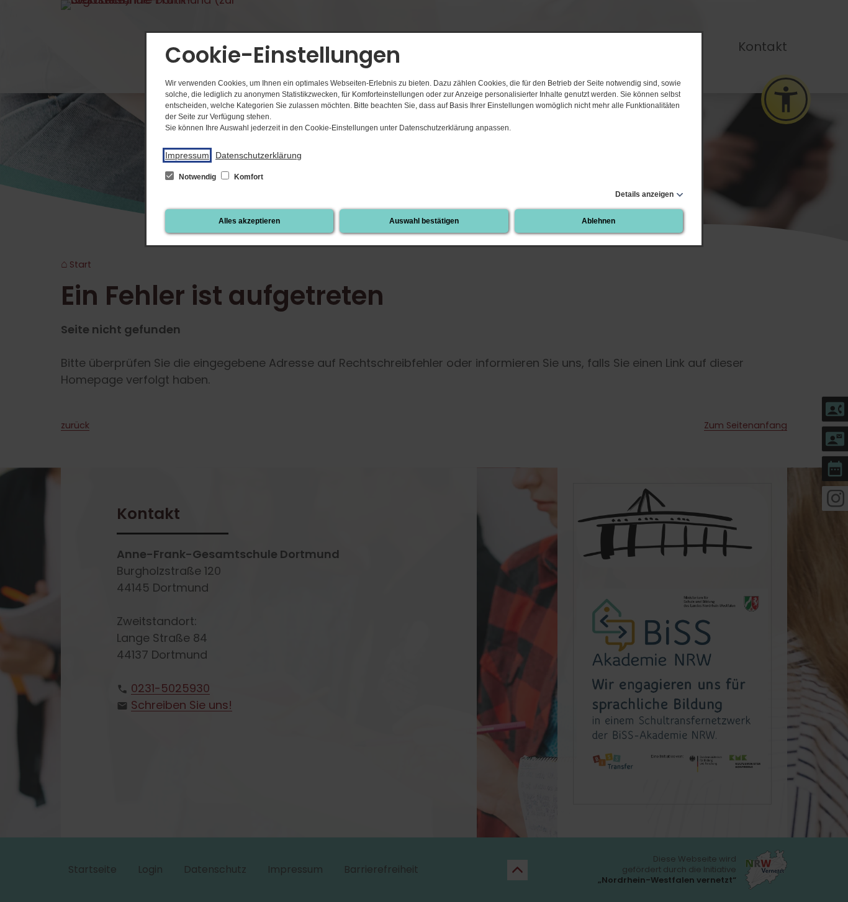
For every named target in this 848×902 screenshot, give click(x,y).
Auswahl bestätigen (424, 221)
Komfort (247, 177)
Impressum (187, 155)
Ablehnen (598, 221)
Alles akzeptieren (249, 221)
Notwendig (197, 177)
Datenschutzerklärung (258, 155)
